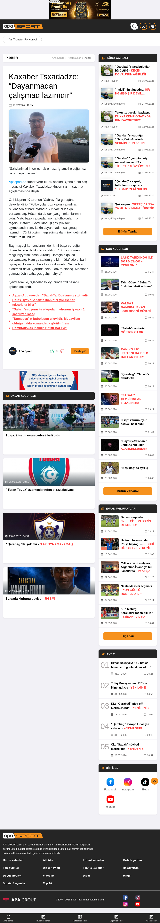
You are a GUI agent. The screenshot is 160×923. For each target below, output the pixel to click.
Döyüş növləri (12, 875)
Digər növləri (51, 867)
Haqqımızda (131, 867)
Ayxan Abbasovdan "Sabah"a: (50, 295)
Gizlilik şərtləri (132, 860)
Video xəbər (151, 921)
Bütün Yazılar (128, 231)
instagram (127, 789)
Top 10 (47, 883)
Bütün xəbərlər (128, 491)
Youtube (110, 806)
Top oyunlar (11, 867)
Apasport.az (17, 182)
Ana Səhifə (58, 57)
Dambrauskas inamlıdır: (39, 328)
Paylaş (78, 351)
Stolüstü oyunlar (14, 883)
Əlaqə (127, 875)
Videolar (48, 875)
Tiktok (145, 789)
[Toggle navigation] (152, 26)
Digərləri (128, 636)
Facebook (110, 789)
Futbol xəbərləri (93, 860)
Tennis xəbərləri (93, 867)
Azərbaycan (74, 57)
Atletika (48, 860)
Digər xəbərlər (116, 921)
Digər (86, 875)
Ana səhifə (8, 921)
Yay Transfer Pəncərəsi (22, 39)
